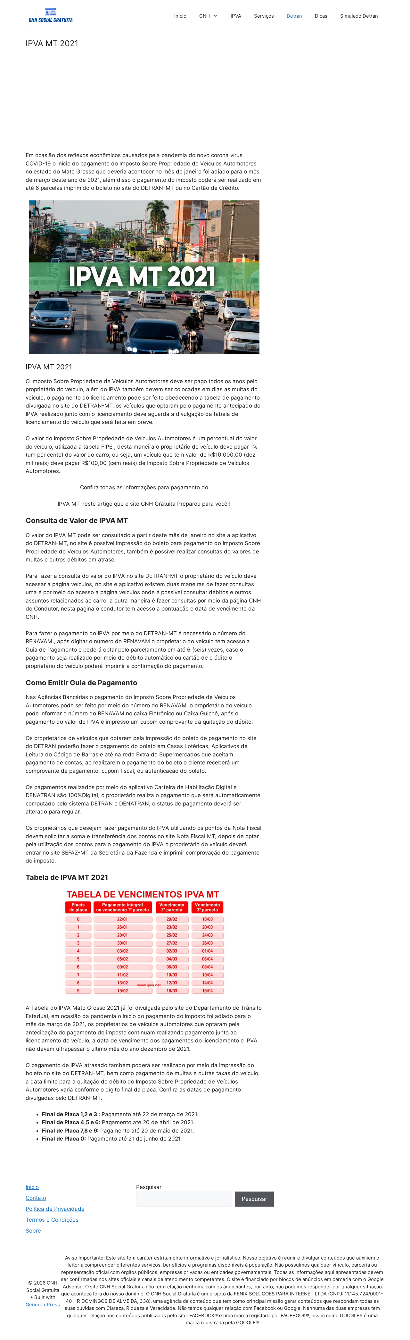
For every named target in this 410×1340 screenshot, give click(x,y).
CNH (204, 16)
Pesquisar (148, 1187)
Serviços (264, 16)
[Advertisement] (144, 104)
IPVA (236, 16)
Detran (294, 16)
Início (180, 16)
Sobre (33, 1230)
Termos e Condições (52, 1220)
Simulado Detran (359, 16)
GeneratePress (43, 1305)
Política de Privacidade (55, 1209)
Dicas (321, 16)
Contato (36, 1198)
